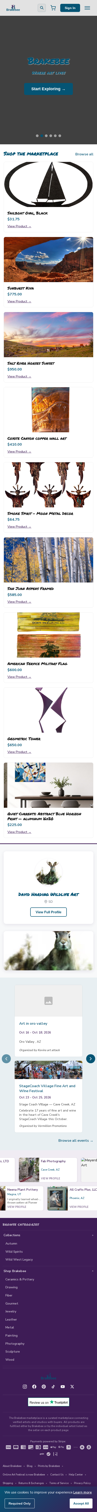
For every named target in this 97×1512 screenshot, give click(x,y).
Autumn (11, 1243)
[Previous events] (6, 1058)
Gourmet (11, 1303)
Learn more (82, 1492)
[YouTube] (62, 1386)
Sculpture (12, 1351)
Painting (11, 1335)
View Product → (19, 226)
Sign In (70, 8)
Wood (9, 1360)
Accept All (81, 1503)
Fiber (8, 1295)
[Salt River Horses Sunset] (48, 334)
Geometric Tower (23, 738)
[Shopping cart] (53, 7)
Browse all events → (75, 1140)
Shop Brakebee (15, 1271)
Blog (29, 1466)
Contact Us (56, 1474)
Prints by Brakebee (49, 1466)
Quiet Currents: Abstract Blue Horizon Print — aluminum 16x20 (44, 816)
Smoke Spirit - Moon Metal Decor (40, 513)
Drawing (11, 1287)
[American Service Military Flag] (48, 635)
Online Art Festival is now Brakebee (24, 1474)
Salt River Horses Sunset (30, 363)
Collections (12, 1235)
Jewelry (10, 1311)
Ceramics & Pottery (19, 1279)
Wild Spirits (14, 1252)
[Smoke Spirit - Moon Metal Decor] (48, 484)
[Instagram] (24, 1386)
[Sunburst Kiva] (48, 259)
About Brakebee (12, 1466)
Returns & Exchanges (31, 1483)
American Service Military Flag (37, 663)
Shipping (8, 1483)
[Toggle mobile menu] (87, 8)
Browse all (84, 154)
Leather (11, 1319)
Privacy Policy (82, 1483)
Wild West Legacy (19, 1259)
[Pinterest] (43, 1386)
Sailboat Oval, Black (27, 213)
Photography (14, 1344)
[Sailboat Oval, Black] (48, 184)
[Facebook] (34, 1386)
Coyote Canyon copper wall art (36, 438)
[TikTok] (53, 1386)
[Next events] (90, 1058)
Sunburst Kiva (20, 288)
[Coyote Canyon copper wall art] (48, 409)
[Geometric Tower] (48, 710)
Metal (9, 1327)
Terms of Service (59, 1483)
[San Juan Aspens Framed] (48, 559)
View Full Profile (48, 912)
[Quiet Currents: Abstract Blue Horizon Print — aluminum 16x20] (48, 785)
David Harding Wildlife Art (48, 894)
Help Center (76, 1474)
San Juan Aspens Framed (30, 588)
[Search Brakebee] (42, 8)
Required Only (20, 1503)
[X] (72, 1386)
